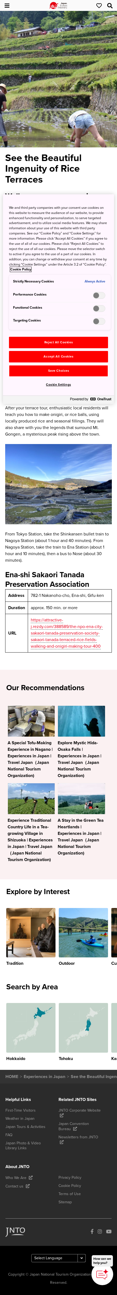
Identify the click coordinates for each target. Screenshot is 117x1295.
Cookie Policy (20, 269)
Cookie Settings (58, 384)
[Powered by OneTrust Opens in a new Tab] (90, 400)
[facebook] (92, 1232)
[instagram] (100, 1232)
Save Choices (58, 371)
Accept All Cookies (58, 356)
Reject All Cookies (58, 342)
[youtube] (109, 1232)
